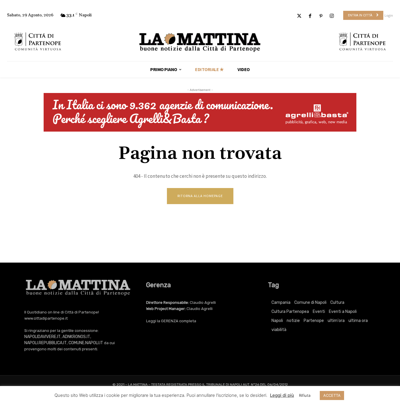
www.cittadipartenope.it (46, 318)
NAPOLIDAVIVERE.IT (42, 336)
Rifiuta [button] (304, 395)
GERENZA (169, 321)
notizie (293, 320)
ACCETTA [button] (332, 395)
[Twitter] (299, 16)
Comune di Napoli (310, 302)
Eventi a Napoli (343, 311)
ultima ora (358, 320)
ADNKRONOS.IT (76, 336)
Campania (280, 302)
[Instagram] (332, 16)
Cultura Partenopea (290, 311)
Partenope (314, 320)
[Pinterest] (321, 16)
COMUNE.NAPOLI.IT (86, 342)
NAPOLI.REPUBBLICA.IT (45, 342)
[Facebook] (310, 16)
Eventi (319, 311)
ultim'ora (336, 320)
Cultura (337, 302)
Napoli (277, 320)
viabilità (278, 329)
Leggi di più (282, 395)
